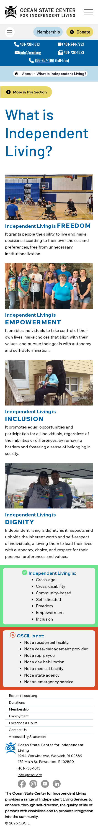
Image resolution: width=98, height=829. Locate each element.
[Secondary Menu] (10, 32)
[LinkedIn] (57, 784)
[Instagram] (33, 784)
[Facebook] (22, 784)
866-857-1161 (44, 60)
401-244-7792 (74, 44)
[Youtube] (45, 784)
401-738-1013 (30, 44)
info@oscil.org (30, 52)
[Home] (16, 74)
